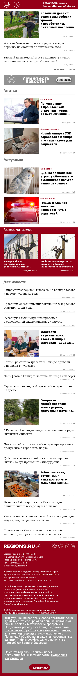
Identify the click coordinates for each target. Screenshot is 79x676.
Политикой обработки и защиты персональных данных (38, 638)
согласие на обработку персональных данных (37, 630)
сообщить (64, 80)
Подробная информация (16, 604)
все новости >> (64, 69)
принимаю (39, 667)
